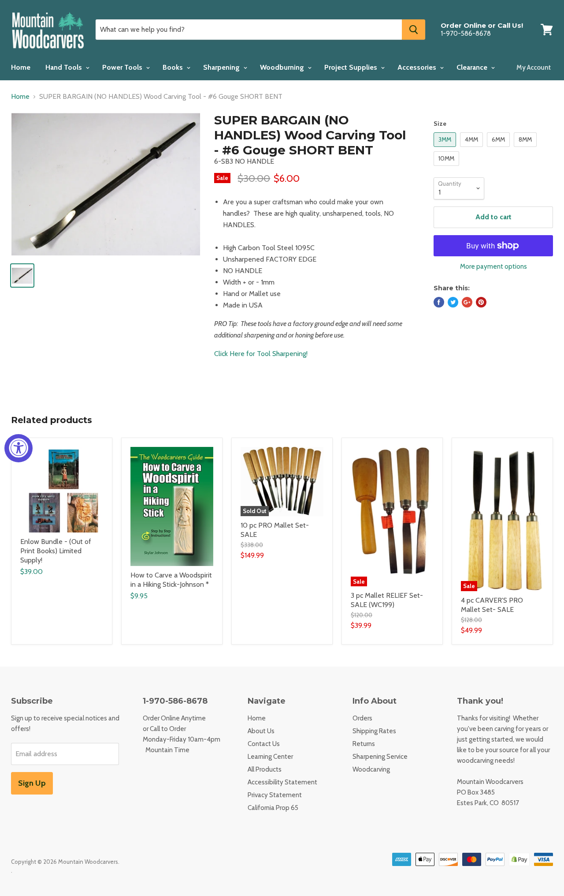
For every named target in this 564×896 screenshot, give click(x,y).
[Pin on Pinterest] (481, 302)
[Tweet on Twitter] (453, 302)
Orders (362, 718)
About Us (261, 731)
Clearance (472, 67)
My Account (533, 67)
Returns (363, 744)
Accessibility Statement (282, 782)
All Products (265, 769)
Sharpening (222, 67)
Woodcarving (371, 769)
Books (174, 67)
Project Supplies (351, 67)
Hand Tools (64, 67)
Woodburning (283, 67)
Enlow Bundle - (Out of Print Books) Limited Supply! (55, 550)
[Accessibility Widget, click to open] (18, 448)
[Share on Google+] (467, 302)
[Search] (413, 29)
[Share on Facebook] (439, 302)
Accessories (417, 67)
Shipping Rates (374, 731)
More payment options (493, 266)
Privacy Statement (275, 795)
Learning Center (270, 757)
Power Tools (123, 67)
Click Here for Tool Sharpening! (261, 353)
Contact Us (264, 744)
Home (20, 67)
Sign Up (32, 783)
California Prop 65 (273, 808)
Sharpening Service (380, 757)
